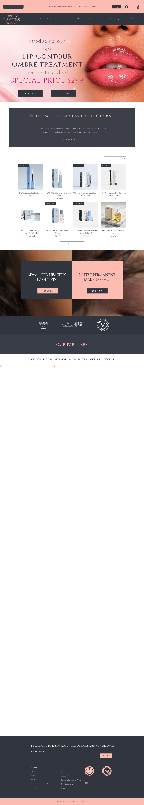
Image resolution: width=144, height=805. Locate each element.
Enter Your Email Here (38, 751)
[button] (138, 7)
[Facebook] (92, 783)
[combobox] (115, 158)
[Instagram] (86, 783)
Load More (72, 244)
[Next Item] (137, 550)
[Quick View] (58, 177)
